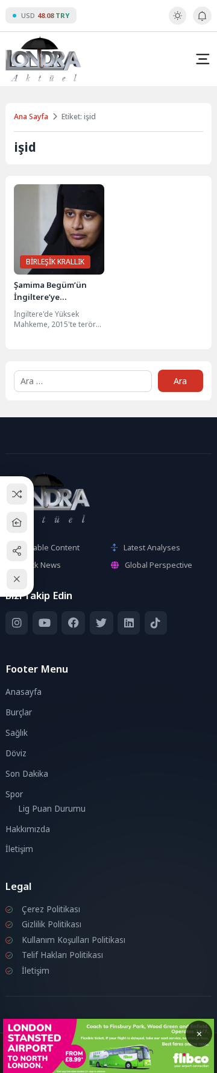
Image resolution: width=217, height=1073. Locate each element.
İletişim (19, 849)
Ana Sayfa (31, 116)
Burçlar (18, 712)
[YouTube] (45, 623)
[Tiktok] (156, 623)
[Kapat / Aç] (17, 579)
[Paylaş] (17, 550)
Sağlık (16, 732)
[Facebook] (73, 623)
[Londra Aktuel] (43, 58)
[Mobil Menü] (202, 59)
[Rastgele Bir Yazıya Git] (17, 494)
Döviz (16, 753)
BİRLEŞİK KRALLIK (55, 262)
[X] (101, 623)
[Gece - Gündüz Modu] (177, 21)
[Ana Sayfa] (17, 522)
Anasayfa (23, 691)
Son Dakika (26, 773)
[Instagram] (16, 623)
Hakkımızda (27, 829)
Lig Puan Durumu (52, 808)
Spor (14, 794)
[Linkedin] (129, 623)
